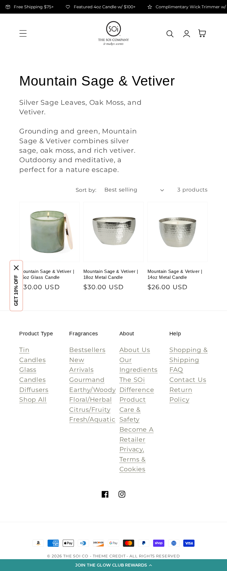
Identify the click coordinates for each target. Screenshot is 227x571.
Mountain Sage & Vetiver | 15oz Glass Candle (46, 274)
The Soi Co (75, 556)
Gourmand (86, 379)
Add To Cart (49, 247)
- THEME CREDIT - (109, 556)
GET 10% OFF (16, 290)
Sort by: (86, 189)
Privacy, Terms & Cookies (132, 459)
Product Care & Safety (132, 409)
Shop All (33, 399)
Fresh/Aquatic (92, 419)
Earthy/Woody (92, 389)
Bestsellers (87, 349)
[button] (113, 565)
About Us (134, 349)
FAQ (176, 369)
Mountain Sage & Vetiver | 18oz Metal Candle (110, 274)
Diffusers (33, 389)
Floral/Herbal (90, 399)
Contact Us (187, 379)
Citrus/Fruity (89, 409)
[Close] (16, 267)
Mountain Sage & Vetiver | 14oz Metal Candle (174, 274)
